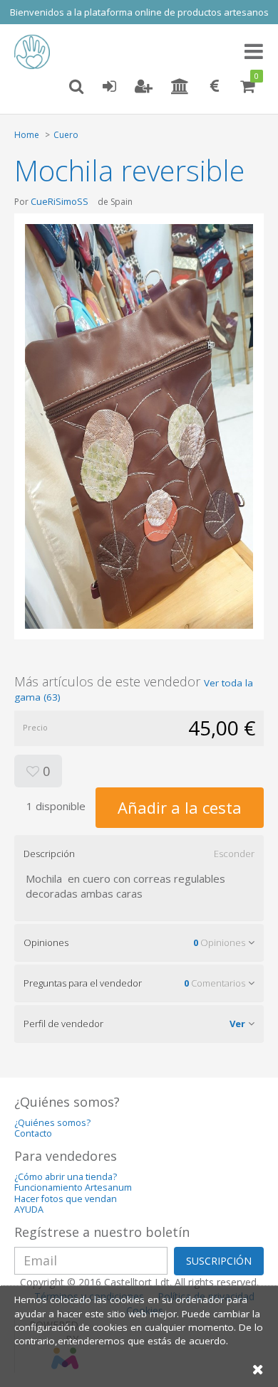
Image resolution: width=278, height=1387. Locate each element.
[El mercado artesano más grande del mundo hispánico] (35, 52)
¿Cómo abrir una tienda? (65, 1177)
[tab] (139, 853)
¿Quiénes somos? (52, 1123)
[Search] (76, 87)
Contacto (33, 1133)
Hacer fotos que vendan (65, 1199)
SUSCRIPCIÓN (219, 1261)
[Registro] (143, 87)
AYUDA (28, 1209)
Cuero (65, 135)
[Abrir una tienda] (180, 87)
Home (26, 135)
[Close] (258, 1368)
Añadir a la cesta (180, 807)
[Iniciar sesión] (109, 87)
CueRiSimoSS (59, 201)
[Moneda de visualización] (214, 87)
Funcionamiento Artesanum (73, 1187)
